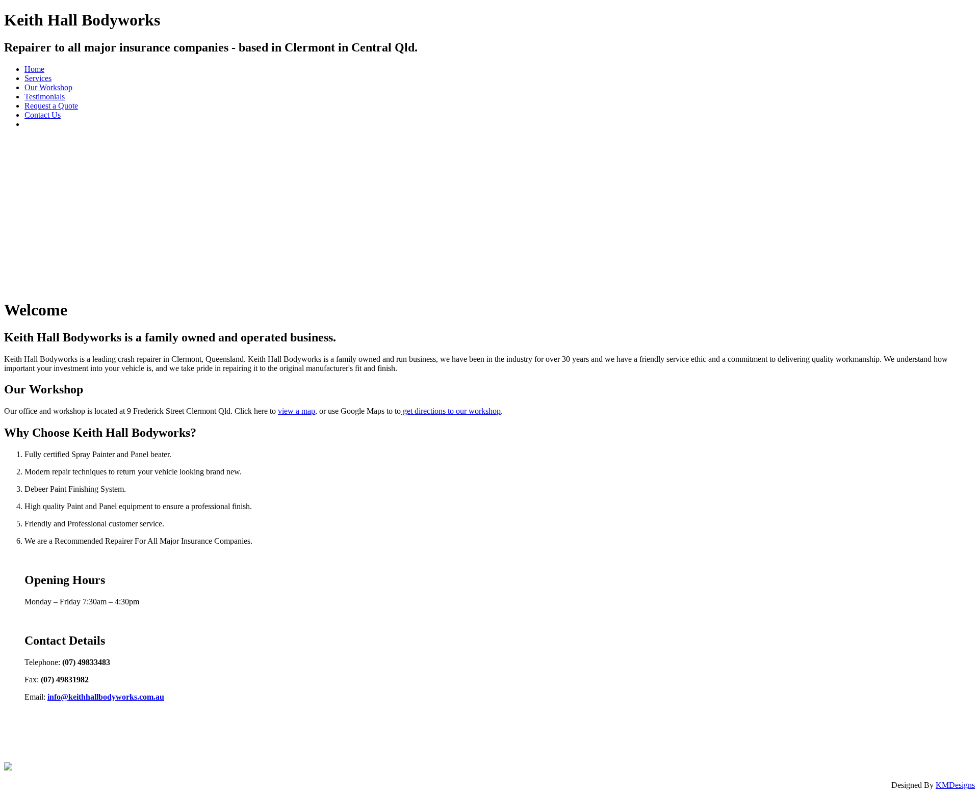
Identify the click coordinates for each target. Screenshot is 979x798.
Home (34, 69)
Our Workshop (48, 87)
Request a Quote (51, 105)
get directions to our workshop (451, 411)
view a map (296, 411)
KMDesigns (955, 785)
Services (37, 78)
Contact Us (42, 115)
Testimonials (44, 96)
